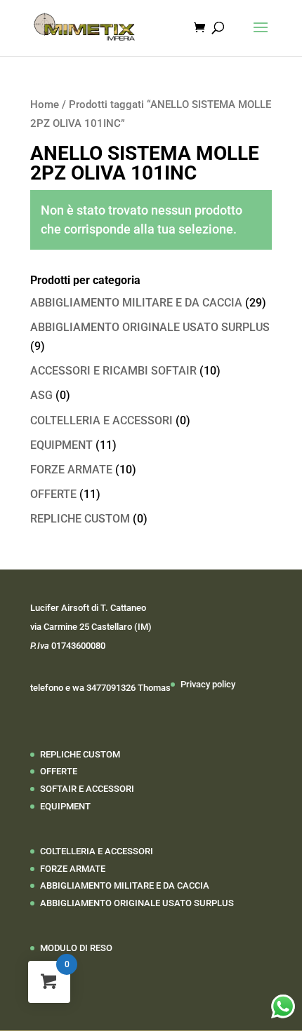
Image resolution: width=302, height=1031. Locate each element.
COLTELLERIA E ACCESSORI (101, 420)
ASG (41, 395)
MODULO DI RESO (76, 948)
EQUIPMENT (61, 445)
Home (44, 104)
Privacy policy (207, 684)
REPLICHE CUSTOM (80, 518)
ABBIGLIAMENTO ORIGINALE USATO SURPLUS (150, 327)
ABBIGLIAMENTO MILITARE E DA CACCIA (136, 302)
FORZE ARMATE (71, 469)
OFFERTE (53, 494)
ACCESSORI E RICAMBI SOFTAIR (113, 370)
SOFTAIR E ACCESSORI (87, 788)
